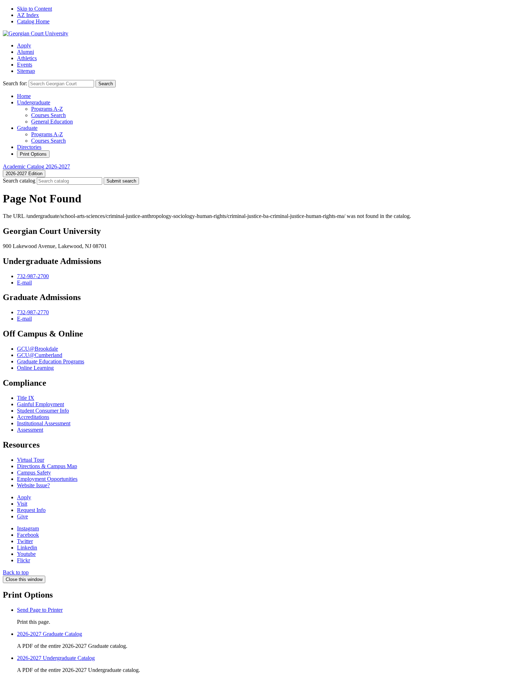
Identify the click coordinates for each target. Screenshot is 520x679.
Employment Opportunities (47, 479)
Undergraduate (33, 102)
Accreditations (33, 417)
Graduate (27, 128)
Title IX (25, 398)
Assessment (30, 430)
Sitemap (26, 71)
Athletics (27, 58)
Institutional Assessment (43, 423)
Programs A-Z (47, 109)
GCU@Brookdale (37, 349)
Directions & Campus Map (47, 466)
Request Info (31, 510)
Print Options (33, 154)
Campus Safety (34, 473)
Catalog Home (33, 21)
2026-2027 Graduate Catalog (49, 634)
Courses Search (48, 115)
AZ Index (28, 15)
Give (22, 516)
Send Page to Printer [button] (40, 610)
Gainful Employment (40, 404)
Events (24, 65)
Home (24, 96)
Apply (24, 45)
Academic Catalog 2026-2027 (36, 166)
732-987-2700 (33, 276)
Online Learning (35, 368)
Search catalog (19, 181)
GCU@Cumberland (39, 355)
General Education (52, 122)
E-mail (24, 283)
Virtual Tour (30, 460)
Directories (29, 147)
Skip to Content (34, 9)
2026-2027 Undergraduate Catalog (56, 658)
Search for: (15, 83)
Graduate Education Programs (50, 361)
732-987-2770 (33, 312)
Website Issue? (33, 485)
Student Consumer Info (43, 411)
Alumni (25, 52)
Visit (22, 504)
